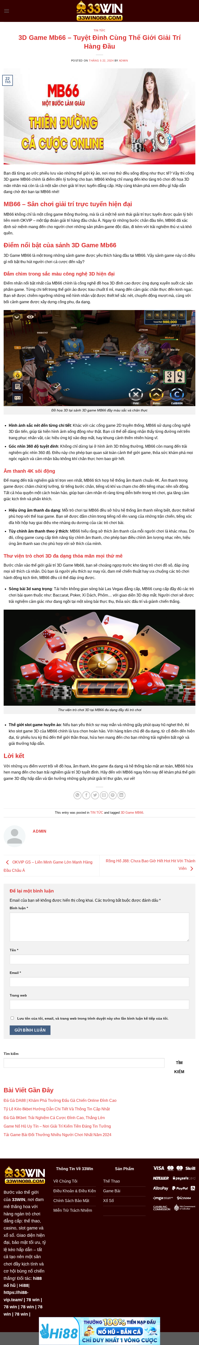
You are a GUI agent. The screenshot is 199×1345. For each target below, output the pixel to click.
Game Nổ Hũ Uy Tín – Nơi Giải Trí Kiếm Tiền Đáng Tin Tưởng (57, 1126)
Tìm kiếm (11, 1054)
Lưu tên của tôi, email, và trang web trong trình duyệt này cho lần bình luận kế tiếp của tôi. (92, 1018)
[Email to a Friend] (104, 795)
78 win (33, 1299)
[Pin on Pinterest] (113, 795)
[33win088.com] (99, 11)
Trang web (18, 995)
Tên (14, 950)
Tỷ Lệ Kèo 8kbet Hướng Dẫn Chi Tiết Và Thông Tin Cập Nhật (57, 1109)
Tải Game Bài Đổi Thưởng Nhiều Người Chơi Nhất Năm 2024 (57, 1135)
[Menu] (6, 11)
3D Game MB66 (132, 812)
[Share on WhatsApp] (78, 795)
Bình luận (19, 908)
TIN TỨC (100, 30)
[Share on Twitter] (95, 795)
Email (15, 973)
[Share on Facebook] (86, 795)
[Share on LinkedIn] (121, 795)
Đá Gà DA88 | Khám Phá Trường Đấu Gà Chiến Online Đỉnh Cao (60, 1100)
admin (123, 60)
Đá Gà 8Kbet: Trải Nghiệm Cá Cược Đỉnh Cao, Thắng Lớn (54, 1118)
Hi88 (23, 1285)
